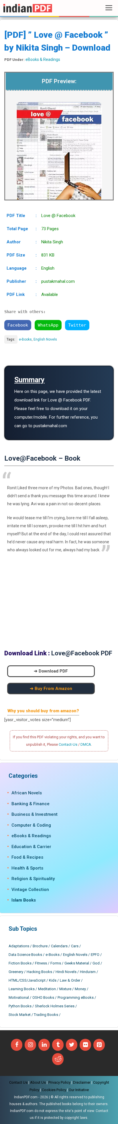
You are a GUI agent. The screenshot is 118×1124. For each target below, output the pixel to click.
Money (80, 989)
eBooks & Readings (42, 59)
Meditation (47, 989)
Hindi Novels (66, 972)
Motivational (19, 997)
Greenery (16, 972)
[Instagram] (30, 1045)
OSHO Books (43, 997)
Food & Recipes (27, 857)
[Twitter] (71, 1045)
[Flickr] (85, 1045)
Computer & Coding (31, 825)
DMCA (85, 744)
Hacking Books (39, 972)
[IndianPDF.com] (27, 8)
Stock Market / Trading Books (33, 1014)
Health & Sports (27, 868)
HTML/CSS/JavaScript (27, 980)
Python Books (20, 1006)
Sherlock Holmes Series (54, 1006)
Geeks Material (76, 963)
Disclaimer (82, 1082)
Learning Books (22, 989)
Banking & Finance (30, 803)
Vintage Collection (30, 889)
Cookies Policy (54, 1090)
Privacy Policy (59, 1082)
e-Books (25, 339)
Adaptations (19, 946)
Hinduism (88, 972)
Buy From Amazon (53, 688)
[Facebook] (16, 1045)
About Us (38, 1082)
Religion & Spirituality (33, 878)
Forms (55, 963)
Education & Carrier (31, 846)
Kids (52, 980)
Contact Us (18, 1082)
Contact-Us (68, 744)
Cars (74, 946)
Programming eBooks (76, 997)
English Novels (45, 339)
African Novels (26, 792)
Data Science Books (25, 954)
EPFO (95, 954)
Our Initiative (79, 1090)
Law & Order (70, 980)
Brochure (40, 946)
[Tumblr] (58, 1045)
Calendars (59, 946)
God (96, 963)
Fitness (41, 963)
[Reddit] (58, 1059)
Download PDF (53, 671)
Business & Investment (34, 814)
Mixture (65, 989)
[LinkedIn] (44, 1045)
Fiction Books (20, 963)
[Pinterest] (99, 1045)
